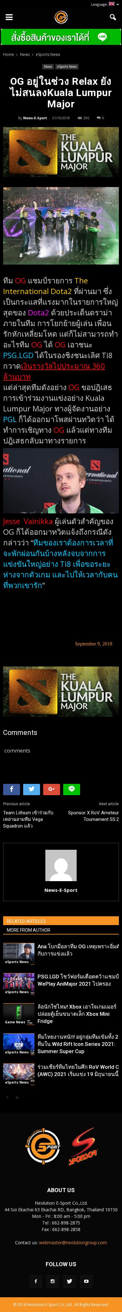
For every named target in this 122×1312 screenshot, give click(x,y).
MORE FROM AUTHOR (28, 930)
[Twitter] (69, 1281)
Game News (15, 1022)
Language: (100, 4)
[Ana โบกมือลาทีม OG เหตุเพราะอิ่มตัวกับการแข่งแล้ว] (18, 954)
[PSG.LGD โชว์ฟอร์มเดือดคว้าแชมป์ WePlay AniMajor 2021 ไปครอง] (18, 984)
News (48, 66)
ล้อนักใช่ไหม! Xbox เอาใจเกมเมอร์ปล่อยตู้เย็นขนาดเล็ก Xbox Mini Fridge (77, 1014)
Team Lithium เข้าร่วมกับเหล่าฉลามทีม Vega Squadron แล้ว (28, 819)
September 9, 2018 (93, 643)
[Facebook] (35, 1281)
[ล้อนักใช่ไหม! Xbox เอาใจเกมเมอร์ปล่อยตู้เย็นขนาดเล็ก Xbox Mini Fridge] (18, 1014)
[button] (113, 17)
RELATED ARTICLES (26, 921)
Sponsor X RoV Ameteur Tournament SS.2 (93, 816)
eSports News (67, 66)
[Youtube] (86, 1281)
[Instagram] (52, 1281)
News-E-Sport (35, 117)
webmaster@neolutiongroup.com (73, 1242)
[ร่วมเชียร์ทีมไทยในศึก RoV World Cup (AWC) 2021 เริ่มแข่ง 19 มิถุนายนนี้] (18, 1074)
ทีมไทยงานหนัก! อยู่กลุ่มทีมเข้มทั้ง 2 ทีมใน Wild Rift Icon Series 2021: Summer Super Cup (78, 1044)
